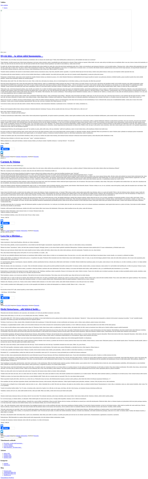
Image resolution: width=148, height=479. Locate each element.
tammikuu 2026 (7, 457)
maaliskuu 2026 (7, 456)
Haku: (2, 437)
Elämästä (18, 156)
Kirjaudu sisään (7, 471)
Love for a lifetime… (11, 235)
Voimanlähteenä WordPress (7, 477)
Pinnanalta (36, 156)
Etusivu (5, 7)
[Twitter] (74, 152)
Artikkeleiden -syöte (10, 472)
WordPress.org (7, 475)
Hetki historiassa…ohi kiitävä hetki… (21, 309)
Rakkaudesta (24, 156)
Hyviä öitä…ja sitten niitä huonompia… (22, 56)
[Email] (74, 154)
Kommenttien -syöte (10, 473)
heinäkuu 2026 (7, 454)
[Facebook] (74, 146)
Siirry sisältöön (4, 5)
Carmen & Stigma (10, 161)
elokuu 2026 (7, 453)
